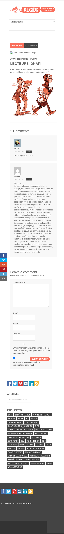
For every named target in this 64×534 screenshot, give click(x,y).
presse (21, 448)
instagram (24, 437)
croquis (28, 426)
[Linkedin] (31, 384)
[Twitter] (15, 384)
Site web (16, 334)
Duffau (17, 177)
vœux (49, 463)
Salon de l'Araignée (17, 456)
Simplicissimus (23, 460)
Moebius (39, 445)
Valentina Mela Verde (18, 463)
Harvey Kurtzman (43, 430)
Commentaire (19, 282)
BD (27, 419)
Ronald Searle (15, 452)
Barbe (20, 419)
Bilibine (34, 419)
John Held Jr (33, 441)
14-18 (10, 415)
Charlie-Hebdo (15, 422)
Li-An (16, 149)
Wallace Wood (15, 467)
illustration (41, 433)
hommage (27, 433)
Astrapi (11, 419)
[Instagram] (25, 384)
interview (36, 437)
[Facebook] (9, 384)
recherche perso (35, 448)
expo (37, 426)
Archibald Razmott (42, 415)
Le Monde (12, 445)
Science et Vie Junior (40, 456)
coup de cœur (15, 426)
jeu (22, 441)
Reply (29, 151)
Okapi (48, 445)
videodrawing (37, 463)
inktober (12, 437)
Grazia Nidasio (15, 430)
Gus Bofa (28, 430)
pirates (11, 448)
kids (44, 441)
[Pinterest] (20, 384)
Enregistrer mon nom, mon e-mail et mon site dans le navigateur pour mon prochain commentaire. (31, 350)
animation (25, 415)
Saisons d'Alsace (33, 452)
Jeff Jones (13, 441)
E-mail (16, 323)
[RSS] (36, 384)
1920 (17, 415)
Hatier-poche (14, 433)
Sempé (11, 460)
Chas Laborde (31, 422)
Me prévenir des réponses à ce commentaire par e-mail (26, 363)
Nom (15, 313)
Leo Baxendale (26, 445)
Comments (31, 45)
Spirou (35, 460)
